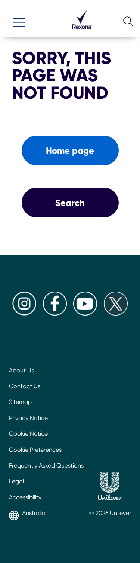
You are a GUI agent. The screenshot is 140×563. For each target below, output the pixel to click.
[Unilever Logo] (110, 487)
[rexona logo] (82, 32)
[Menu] (18, 19)
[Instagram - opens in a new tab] (24, 313)
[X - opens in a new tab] (116, 313)
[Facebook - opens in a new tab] (55, 313)
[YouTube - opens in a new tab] (85, 313)
